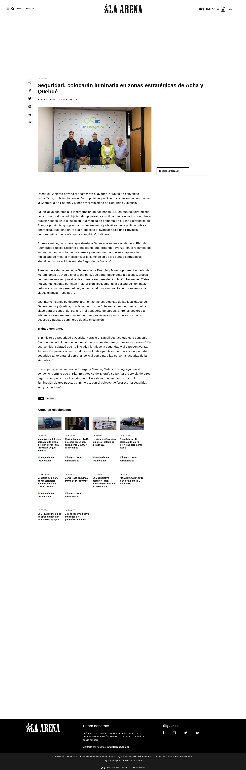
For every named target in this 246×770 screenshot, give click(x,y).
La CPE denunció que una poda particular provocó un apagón (49, 517)
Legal (105, 760)
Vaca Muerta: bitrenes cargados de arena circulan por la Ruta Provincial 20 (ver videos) (49, 445)
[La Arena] (123, 9)
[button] (30, 90)
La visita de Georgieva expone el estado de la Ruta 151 (104, 442)
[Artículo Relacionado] (50, 424)
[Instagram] (174, 733)
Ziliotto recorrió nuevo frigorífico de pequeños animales (77, 517)
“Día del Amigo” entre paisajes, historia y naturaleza (131, 481)
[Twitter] (185, 733)
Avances (50, 399)
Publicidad (128, 760)
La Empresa (115, 760)
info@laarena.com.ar (118, 747)
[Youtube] (197, 733)
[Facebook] (163, 733)
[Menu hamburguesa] (8, 8)
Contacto (138, 760)
